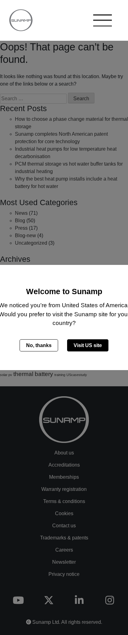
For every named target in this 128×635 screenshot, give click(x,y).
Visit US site (88, 345)
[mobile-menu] (102, 21)
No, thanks (39, 345)
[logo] (19, 20)
